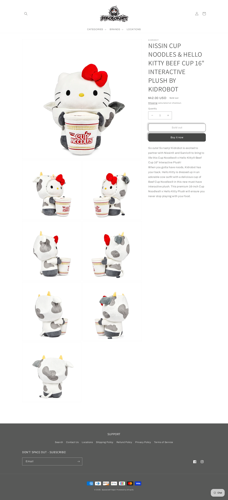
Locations (87, 442)
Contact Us (72, 442)
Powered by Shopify (125, 490)
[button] (26, 13)
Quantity (152, 108)
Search (59, 442)
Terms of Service (163, 442)
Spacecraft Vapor (109, 490)
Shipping (152, 103)
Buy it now (177, 137)
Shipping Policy (104, 442)
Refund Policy (124, 442)
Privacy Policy (143, 442)
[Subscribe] (78, 461)
